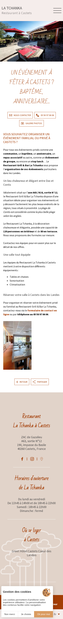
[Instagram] (32, 459)
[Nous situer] (41, 459)
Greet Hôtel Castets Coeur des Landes (31, 553)
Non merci (9, 614)
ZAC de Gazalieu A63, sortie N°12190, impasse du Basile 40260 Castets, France (31, 443)
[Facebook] (22, 459)
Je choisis (26, 614)
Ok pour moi (43, 614)
